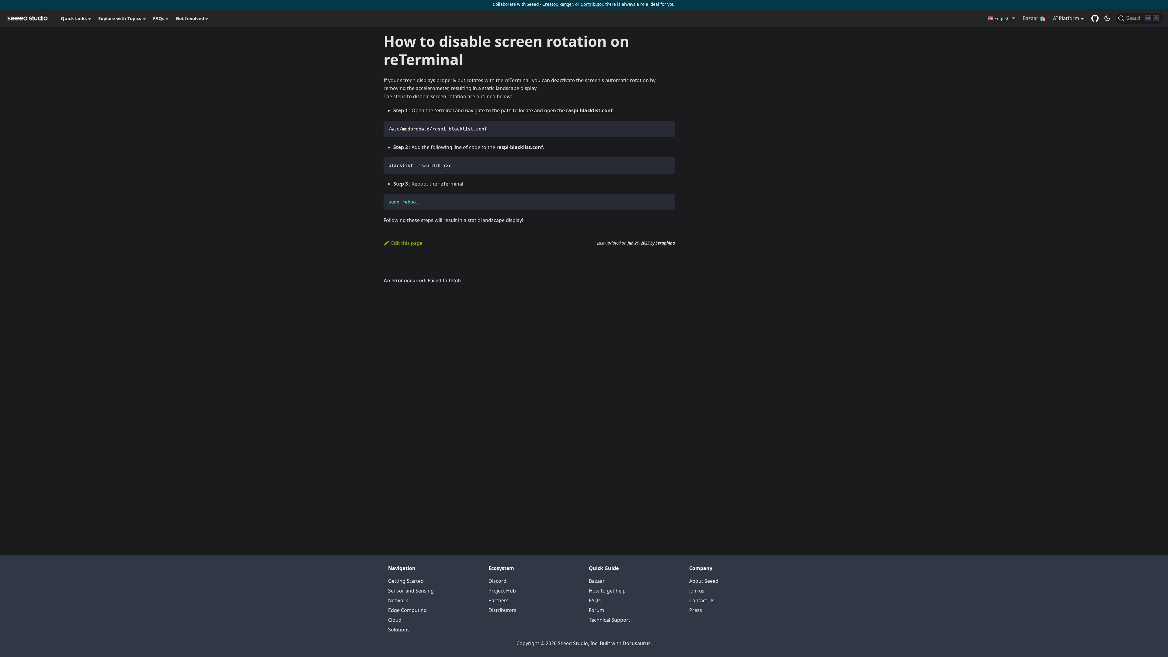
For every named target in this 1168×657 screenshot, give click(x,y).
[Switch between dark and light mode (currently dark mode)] (1107, 18)
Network (398, 600)
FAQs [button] (158, 18)
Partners (498, 600)
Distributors (502, 610)
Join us (696, 590)
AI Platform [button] (1066, 18)
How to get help (607, 590)
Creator (549, 4)
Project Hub (502, 590)
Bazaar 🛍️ (1034, 18)
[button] (1001, 18)
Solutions (399, 629)
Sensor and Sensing (411, 590)
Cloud (394, 620)
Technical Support (609, 620)
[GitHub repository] (1095, 18)
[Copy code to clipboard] (667, 128)
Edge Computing (407, 610)
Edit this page (406, 243)
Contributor (592, 4)
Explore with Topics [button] (119, 18)
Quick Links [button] (74, 18)
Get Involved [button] (190, 18)
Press (695, 610)
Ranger (566, 4)
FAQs (595, 600)
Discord (497, 581)
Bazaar (597, 581)
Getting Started (406, 581)
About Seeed (703, 581)
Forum (596, 610)
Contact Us (701, 600)
